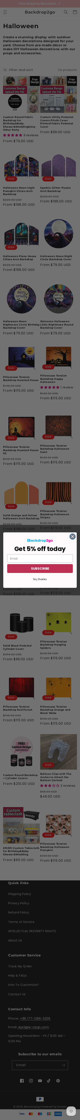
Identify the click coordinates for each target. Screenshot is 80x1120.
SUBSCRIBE (40, 568)
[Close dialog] (72, 536)
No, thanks (40, 579)
